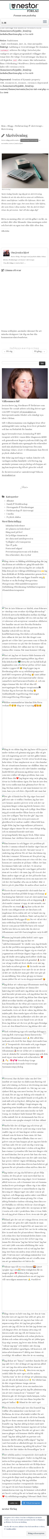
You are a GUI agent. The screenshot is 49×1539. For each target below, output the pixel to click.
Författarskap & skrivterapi (28, 126)
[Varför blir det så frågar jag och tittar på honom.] (25, 1147)
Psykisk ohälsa (14, 517)
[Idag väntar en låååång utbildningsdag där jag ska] (25, 582)
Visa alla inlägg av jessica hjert (14, 263)
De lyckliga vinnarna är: (17, 535)
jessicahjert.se (8, 475)
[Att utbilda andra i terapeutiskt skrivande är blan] (25, 1476)
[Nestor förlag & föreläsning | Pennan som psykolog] (24, 7)
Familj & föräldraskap (17, 504)
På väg (8, 351)
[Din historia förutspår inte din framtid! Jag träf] (25, 1429)
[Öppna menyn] (45, 22)
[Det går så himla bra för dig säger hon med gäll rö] (25, 817)
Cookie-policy (11, 1529)
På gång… (39, 351)
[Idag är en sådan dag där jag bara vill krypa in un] (25, 770)
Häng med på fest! (14, 532)
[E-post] (5, 23)
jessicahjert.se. (29, 412)
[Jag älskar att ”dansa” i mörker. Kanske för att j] (25, 1382)
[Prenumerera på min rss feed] (3, 23)
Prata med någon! (14, 548)
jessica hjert (18, 143)
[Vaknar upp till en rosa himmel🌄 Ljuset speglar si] (25, 1288)
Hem (3, 126)
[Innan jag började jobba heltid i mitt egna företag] (25, 958)
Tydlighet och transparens (18, 542)
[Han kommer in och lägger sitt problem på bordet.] (25, 864)
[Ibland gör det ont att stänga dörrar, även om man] (25, 1241)
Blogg (10, 126)
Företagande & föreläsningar (20, 507)
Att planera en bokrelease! (18, 529)
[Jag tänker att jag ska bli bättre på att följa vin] (25, 1194)
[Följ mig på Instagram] (12, 23)
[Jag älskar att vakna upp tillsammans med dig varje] (25, 1006)
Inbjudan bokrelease (15, 525)
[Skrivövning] (25, 170)
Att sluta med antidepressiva (19, 538)
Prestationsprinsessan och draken (22, 551)
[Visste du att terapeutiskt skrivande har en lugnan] (25, 911)
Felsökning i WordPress (17, 63)
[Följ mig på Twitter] (8, 23)
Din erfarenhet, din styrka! (18, 555)
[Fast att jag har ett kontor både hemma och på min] (25, 676)
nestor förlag (9, 1508)
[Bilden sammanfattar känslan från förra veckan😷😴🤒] (25, 723)
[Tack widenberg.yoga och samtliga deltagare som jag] (25, 1053)
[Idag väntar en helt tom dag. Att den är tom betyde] (25, 1335)
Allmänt (10, 501)
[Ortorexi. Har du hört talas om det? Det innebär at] (25, 1100)
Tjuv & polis (11, 545)
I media (10, 514)
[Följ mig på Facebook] (10, 23)
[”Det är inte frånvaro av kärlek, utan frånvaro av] (25, 629)
